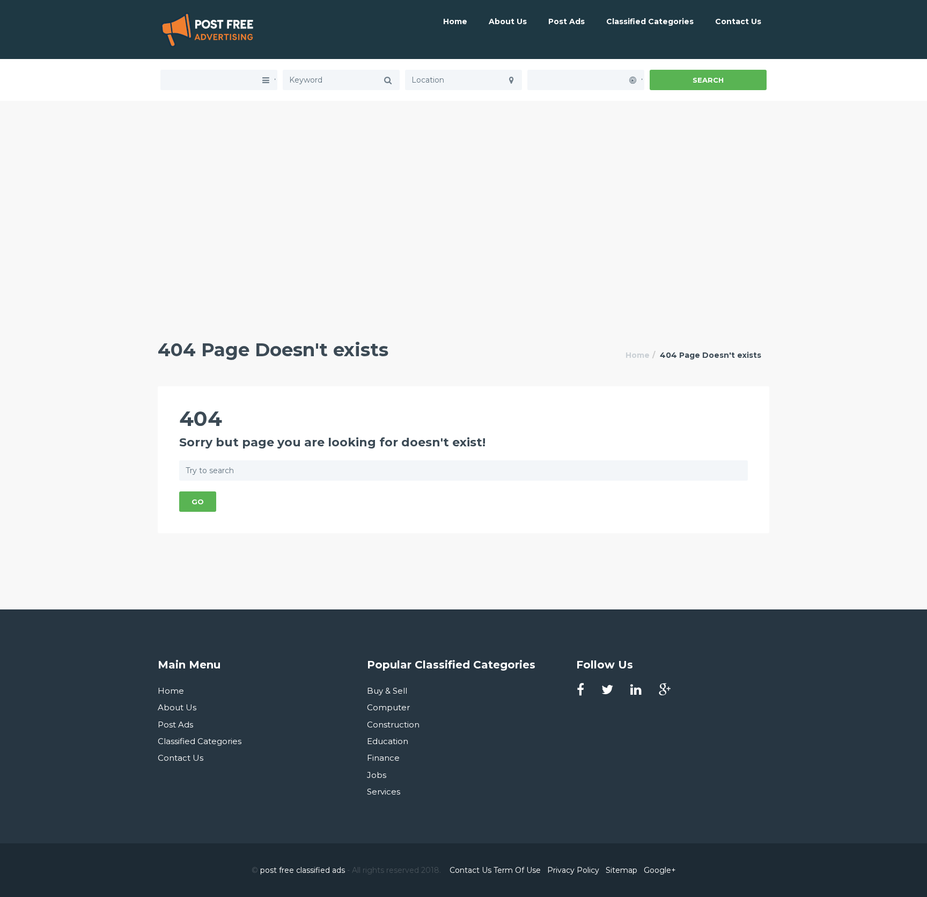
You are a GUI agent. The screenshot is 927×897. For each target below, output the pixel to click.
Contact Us (738, 21)
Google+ (660, 870)
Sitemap (621, 870)
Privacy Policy (573, 870)
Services (383, 791)
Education (387, 741)
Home (455, 21)
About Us (508, 21)
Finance (383, 758)
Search (708, 80)
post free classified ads (302, 870)
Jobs (376, 775)
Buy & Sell (387, 691)
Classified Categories (650, 21)
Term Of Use (517, 870)
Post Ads (566, 21)
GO (198, 501)
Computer (388, 707)
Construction (393, 724)
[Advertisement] (463, 176)
